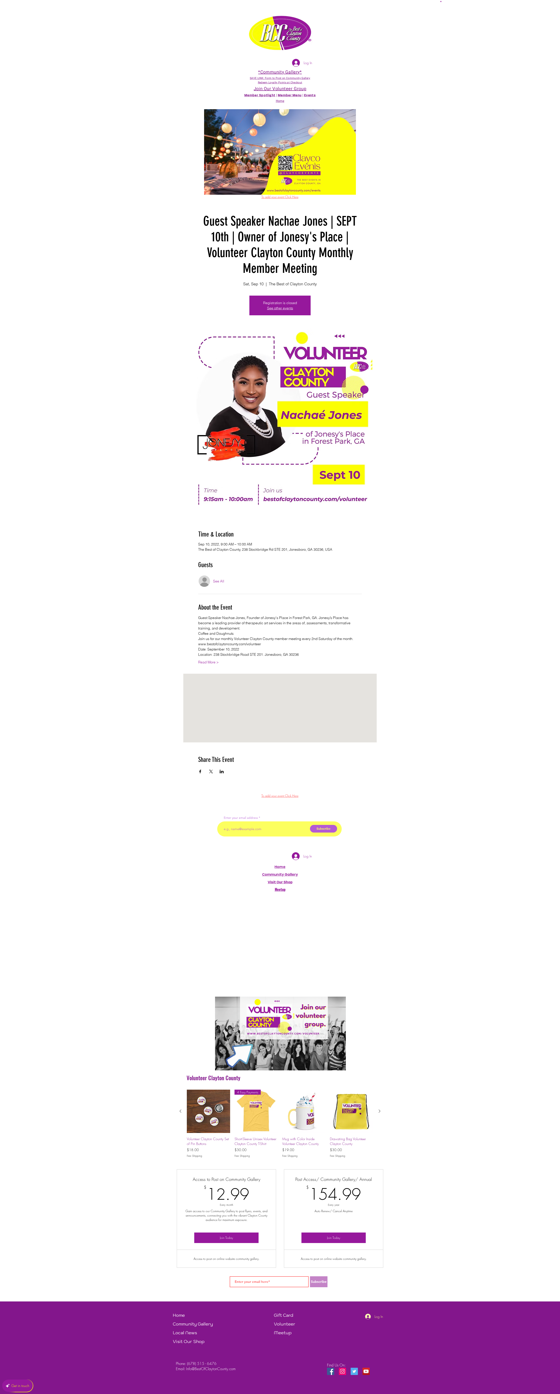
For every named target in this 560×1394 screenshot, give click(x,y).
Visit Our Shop (189, 1341)
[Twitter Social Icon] (354, 1371)
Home (280, 866)
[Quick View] (208, 1111)
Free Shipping (194, 1156)
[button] (440, 1)
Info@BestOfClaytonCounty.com (211, 1368)
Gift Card (283, 1315)
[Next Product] (379, 1111)
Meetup (283, 1333)
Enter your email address (241, 817)
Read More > (208, 662)
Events (310, 95)
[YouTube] (366, 1371)
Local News (185, 1333)
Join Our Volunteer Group (280, 89)
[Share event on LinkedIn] (222, 771)
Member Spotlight (259, 95)
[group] (280, 1123)
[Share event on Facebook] (200, 771)
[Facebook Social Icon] (330, 1371)
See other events (280, 308)
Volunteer (284, 1324)
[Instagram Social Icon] (342, 1371)
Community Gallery (280, 874)
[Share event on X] (211, 771)
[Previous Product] (180, 1111)
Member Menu (290, 95)
